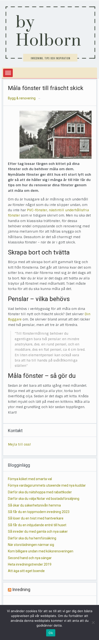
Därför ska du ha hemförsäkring (32, 538)
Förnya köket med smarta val (30, 479)
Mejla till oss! (19, 444)
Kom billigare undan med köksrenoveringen (40, 551)
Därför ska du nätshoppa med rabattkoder (40, 492)
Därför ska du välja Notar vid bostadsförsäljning (43, 499)
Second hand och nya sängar (30, 558)
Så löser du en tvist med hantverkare (35, 518)
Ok (51, 633)
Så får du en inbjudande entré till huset (37, 525)
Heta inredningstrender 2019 (29, 564)
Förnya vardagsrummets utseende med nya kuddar (47, 485)
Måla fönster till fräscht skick (45, 88)
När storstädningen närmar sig (31, 545)
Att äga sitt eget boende (26, 571)
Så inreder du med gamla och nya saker (38, 531)
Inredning (21, 589)
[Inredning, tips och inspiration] (50, 34)
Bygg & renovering (22, 98)
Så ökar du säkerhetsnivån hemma (34, 505)
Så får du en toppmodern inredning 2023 (38, 512)
